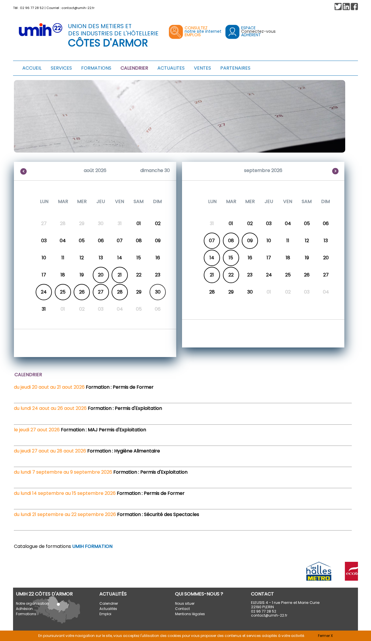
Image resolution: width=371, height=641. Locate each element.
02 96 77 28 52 (32, 8)
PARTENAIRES (235, 68)
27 (100, 292)
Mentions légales (190, 613)
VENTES (202, 68)
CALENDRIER (134, 68)
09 (250, 240)
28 (120, 292)
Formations (26, 613)
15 (231, 257)
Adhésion (24, 608)
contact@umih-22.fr (77, 8)
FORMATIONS (96, 68)
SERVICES (61, 68)
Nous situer (184, 603)
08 (231, 240)
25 (63, 292)
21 (120, 274)
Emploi (105, 613)
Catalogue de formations (63, 546)
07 (212, 240)
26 (82, 292)
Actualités (108, 608)
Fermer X (325, 635)
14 (212, 257)
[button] (354, 6)
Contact (182, 608)
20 (100, 274)
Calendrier (108, 603)
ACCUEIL (31, 68)
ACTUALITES (171, 68)
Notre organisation (32, 603)
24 (44, 292)
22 (231, 274)
